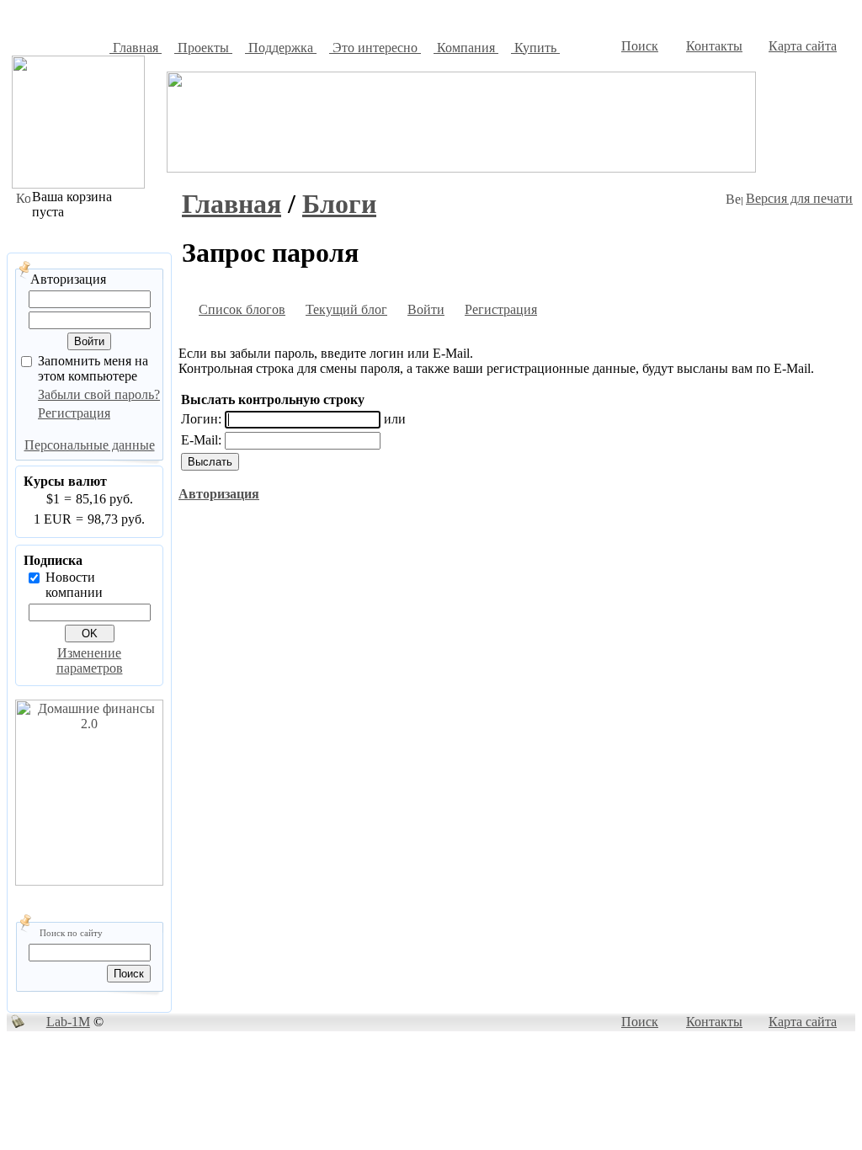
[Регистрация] (454, 312)
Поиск (639, 46)
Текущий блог (346, 309)
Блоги (339, 204)
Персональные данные (89, 445)
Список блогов (242, 309)
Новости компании (74, 584)
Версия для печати (799, 198)
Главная (231, 204)
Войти (425, 309)
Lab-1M (68, 1021)
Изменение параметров (89, 660)
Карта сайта (803, 46)
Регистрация (74, 413)
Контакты (714, 46)
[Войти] (397, 312)
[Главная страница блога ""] (295, 312)
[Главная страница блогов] (188, 312)
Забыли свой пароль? (99, 394)
